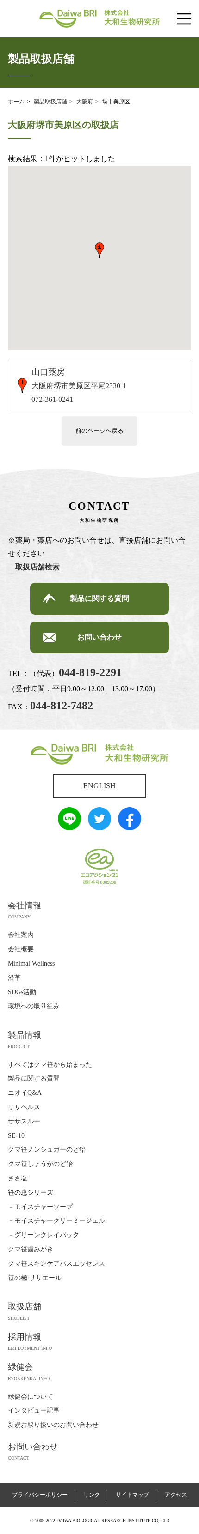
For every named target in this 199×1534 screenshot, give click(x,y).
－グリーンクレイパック (43, 1235)
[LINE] (69, 823)
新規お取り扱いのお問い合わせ (53, 1424)
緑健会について (30, 1396)
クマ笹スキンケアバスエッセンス (56, 1263)
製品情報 (24, 1034)
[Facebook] (129, 823)
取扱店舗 (24, 1306)
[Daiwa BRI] (99, 21)
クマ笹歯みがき (30, 1249)
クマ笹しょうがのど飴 (40, 1163)
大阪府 (84, 101)
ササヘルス (24, 1107)
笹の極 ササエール (35, 1277)
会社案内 (21, 934)
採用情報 (24, 1336)
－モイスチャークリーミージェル (56, 1220)
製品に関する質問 (99, 598)
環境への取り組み (34, 1006)
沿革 (14, 977)
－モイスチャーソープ (40, 1206)
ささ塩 (17, 1178)
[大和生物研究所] (99, 758)
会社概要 (21, 949)
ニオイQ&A (25, 1092)
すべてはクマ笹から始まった (50, 1064)
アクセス (176, 1495)
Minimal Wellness (31, 963)
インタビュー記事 (34, 1410)
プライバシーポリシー (40, 1495)
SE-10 (16, 1135)
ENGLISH (99, 786)
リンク (91, 1495)
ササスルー (24, 1121)
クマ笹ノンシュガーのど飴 (47, 1149)
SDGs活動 (22, 992)
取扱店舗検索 (37, 567)
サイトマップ (132, 1495)
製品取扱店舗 (50, 101)
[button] (99, 250)
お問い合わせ (99, 637)
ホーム (16, 101)
